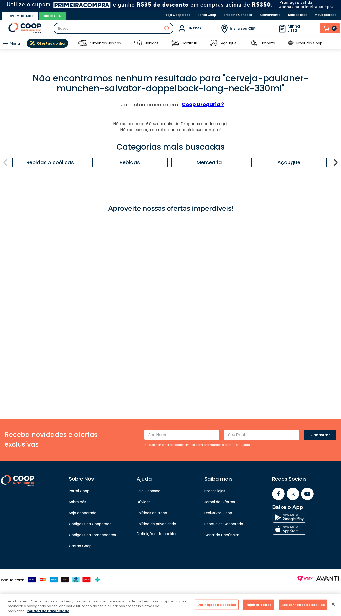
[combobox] (113, 28)
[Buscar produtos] (167, 28)
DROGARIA (52, 16)
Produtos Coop (309, 43)
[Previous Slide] (5, 162)
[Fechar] (333, 604)
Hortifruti (189, 43)
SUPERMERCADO (20, 16)
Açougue (229, 43)
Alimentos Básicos (105, 43)
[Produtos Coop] (290, 43)
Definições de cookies (216, 604)
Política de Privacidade (48, 611)
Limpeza (268, 43)
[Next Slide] (335, 162)
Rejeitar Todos (259, 604)
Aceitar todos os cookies (303, 604)
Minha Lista (294, 28)
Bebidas (151, 43)
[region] (170, 605)
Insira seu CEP (243, 28)
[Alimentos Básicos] (82, 43)
